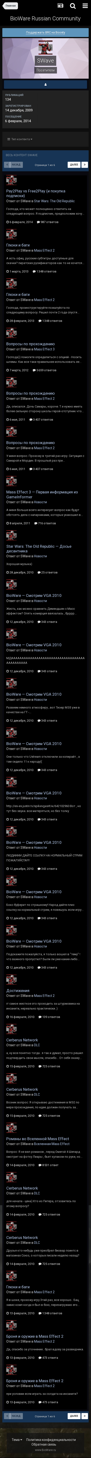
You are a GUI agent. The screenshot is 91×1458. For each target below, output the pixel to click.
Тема (16, 1440)
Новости (40, 502)
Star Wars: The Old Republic (54, 201)
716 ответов (46, 523)
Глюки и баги (18, 245)
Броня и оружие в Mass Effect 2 (34, 1336)
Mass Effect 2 (44, 250)
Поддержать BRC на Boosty (45, 32)
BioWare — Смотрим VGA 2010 (34, 595)
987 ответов (49, 222)
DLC (37, 1045)
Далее (74, 164)
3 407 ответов (42, 419)
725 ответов (51, 1066)
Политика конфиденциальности (51, 1440)
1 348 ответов (46, 271)
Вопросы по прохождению (30, 344)
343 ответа (49, 622)
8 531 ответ (50, 1165)
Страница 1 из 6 (45, 165)
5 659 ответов (46, 370)
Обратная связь (44, 1444)
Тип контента (20, 139)
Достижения (17, 990)
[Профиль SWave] (45, 84)
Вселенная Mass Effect (52, 1144)
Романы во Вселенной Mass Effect (37, 1138)
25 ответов (49, 572)
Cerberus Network (22, 1040)
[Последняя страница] (84, 165)
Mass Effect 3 (44, 349)
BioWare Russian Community (45, 18)
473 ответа (50, 1357)
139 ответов (51, 1017)
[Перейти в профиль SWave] (11, 180)
